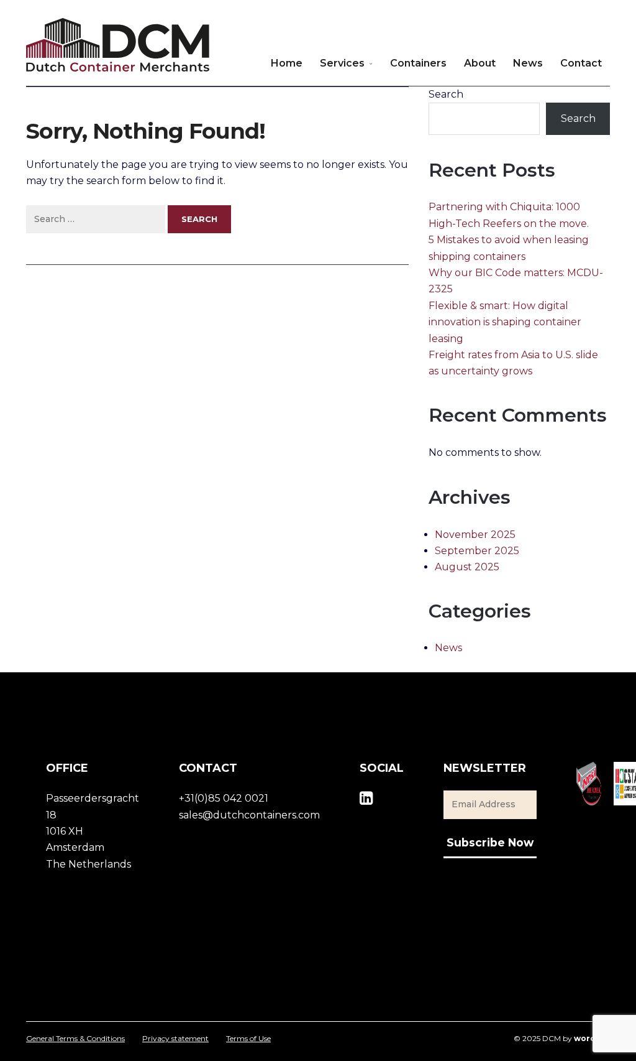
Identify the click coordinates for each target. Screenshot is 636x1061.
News (528, 63)
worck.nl (592, 1038)
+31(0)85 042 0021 (223, 798)
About (480, 63)
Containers (418, 63)
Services (342, 63)
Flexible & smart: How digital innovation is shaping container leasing (505, 322)
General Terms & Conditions (75, 1038)
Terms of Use (248, 1038)
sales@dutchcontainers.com (249, 815)
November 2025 (475, 534)
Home (286, 63)
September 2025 (477, 551)
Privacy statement (175, 1038)
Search (446, 94)
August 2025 (467, 567)
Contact (581, 63)
